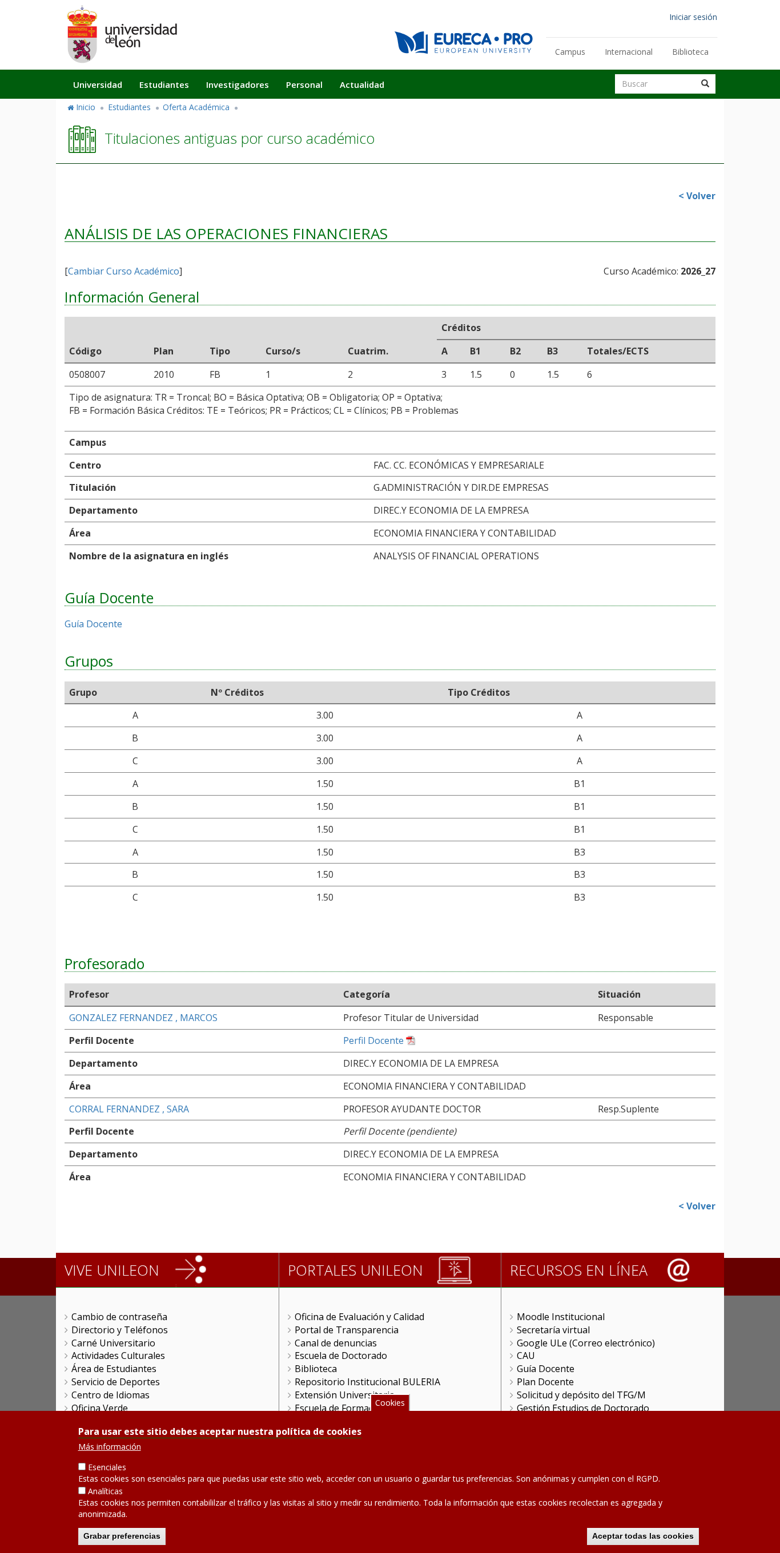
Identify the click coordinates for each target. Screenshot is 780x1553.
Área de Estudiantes (113, 1368)
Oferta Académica (196, 107)
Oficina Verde (99, 1408)
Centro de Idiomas (110, 1395)
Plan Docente (545, 1381)
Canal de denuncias (336, 1343)
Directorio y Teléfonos (119, 1330)
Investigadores (237, 84)
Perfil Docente (373, 1040)
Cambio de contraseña (119, 1316)
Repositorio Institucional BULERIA (367, 1381)
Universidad (97, 84)
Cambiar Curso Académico (123, 271)
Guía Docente (93, 624)
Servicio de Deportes (115, 1381)
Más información (109, 1446)
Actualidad (362, 84)
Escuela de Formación (341, 1408)
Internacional (629, 51)
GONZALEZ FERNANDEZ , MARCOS (143, 1017)
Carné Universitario (113, 1343)
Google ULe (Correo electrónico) (586, 1343)
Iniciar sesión (693, 16)
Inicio (85, 107)
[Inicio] (122, 34)
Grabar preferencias (121, 1535)
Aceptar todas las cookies (643, 1535)
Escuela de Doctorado (341, 1355)
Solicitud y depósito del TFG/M (581, 1395)
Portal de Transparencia (347, 1330)
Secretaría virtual (553, 1330)
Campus (570, 51)
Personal (304, 84)
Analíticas (105, 1491)
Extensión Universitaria (345, 1395)
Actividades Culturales (118, 1355)
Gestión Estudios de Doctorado (583, 1408)
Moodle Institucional (561, 1316)
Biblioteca (690, 51)
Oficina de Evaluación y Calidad (359, 1316)
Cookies (390, 1402)
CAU (526, 1355)
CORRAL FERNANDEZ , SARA (129, 1109)
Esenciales (107, 1467)
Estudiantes (164, 84)
